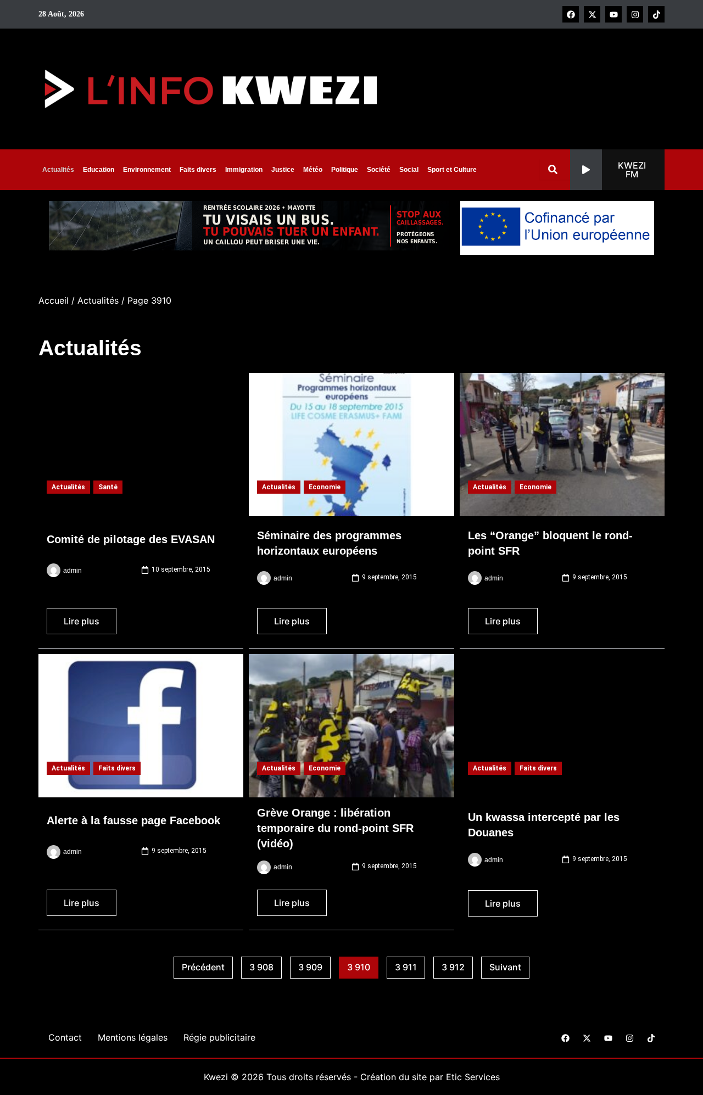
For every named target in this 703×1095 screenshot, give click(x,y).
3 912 (457, 965)
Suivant (505, 967)
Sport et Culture (452, 170)
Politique (344, 170)
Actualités (58, 170)
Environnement (147, 170)
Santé (108, 487)
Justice (282, 170)
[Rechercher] (555, 169)
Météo (312, 170)
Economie (325, 487)
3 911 (410, 965)
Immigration (244, 170)
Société (378, 170)
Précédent (203, 967)
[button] (617, 169)
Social (409, 170)
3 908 (265, 965)
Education (98, 170)
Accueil (53, 300)
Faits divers (198, 170)
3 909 (314, 965)
